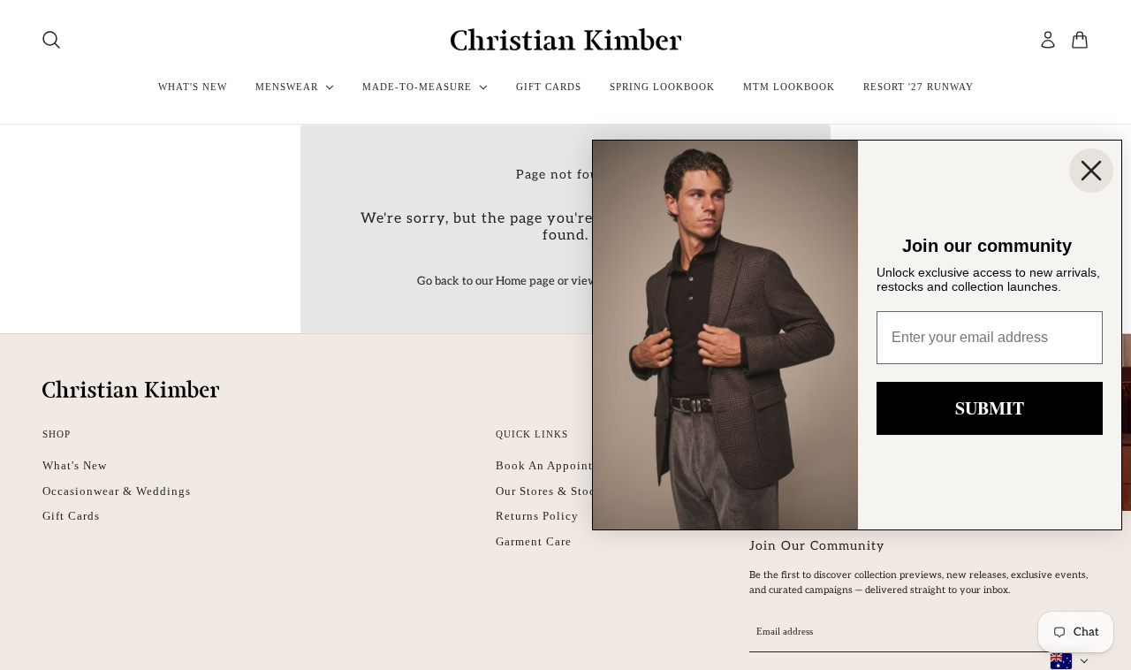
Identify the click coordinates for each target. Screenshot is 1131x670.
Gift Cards (71, 515)
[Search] (51, 40)
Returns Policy (537, 515)
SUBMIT (989, 408)
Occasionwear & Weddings (116, 491)
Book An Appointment (558, 465)
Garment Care (534, 541)
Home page (525, 281)
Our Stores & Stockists (559, 491)
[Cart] (1080, 40)
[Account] (1048, 40)
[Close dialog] (1091, 170)
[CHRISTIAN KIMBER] (566, 39)
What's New (74, 465)
